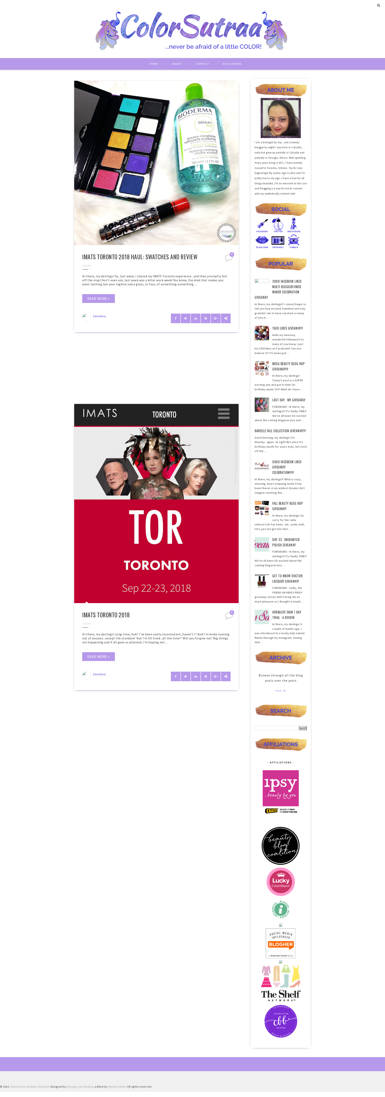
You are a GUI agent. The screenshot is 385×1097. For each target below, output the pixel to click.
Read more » (98, 298)
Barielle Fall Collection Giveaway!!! (280, 430)
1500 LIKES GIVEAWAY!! (287, 328)
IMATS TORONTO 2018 (106, 615)
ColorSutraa (99, 316)
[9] (229, 617)
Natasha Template (38, 1086)
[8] (229, 259)
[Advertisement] (156, 369)
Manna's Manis (117, 1086)
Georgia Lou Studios (80, 1086)
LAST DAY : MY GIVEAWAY (288, 400)
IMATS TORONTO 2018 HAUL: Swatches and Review (139, 257)
